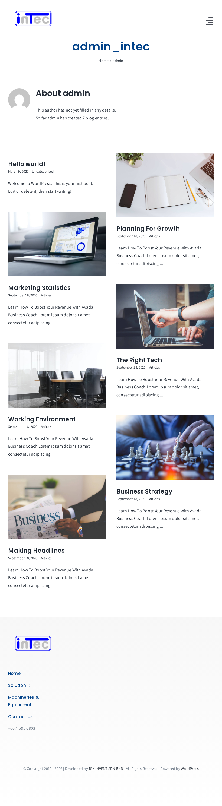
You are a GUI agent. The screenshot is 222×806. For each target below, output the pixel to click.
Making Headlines (36, 550)
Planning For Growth (148, 229)
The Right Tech (139, 360)
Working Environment (42, 419)
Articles (154, 236)
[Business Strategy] (165, 447)
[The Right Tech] (165, 316)
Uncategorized (43, 171)
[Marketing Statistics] (57, 244)
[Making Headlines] (57, 507)
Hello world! (26, 164)
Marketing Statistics (39, 288)
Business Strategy (144, 491)
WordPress (190, 768)
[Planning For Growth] (165, 185)
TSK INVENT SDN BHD (106, 768)
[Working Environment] (57, 375)
